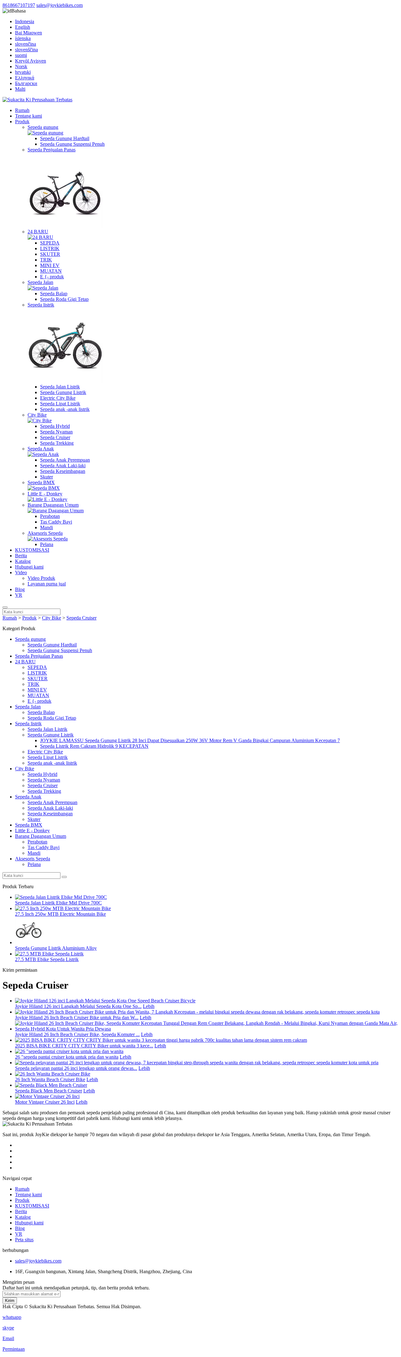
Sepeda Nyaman (56, 431)
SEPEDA (50, 243)
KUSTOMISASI (32, 550)
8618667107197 (19, 5)
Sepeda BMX (41, 482)
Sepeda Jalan (40, 282)
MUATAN (51, 271)
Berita (21, 555)
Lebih (148, 1006)
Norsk (21, 66)
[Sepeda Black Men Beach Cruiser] (51, 1085)
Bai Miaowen (28, 32)
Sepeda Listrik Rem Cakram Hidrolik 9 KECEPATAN (94, 746)
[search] (5, 607)
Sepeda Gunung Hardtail (64, 138)
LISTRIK (50, 248)
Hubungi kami (29, 567)
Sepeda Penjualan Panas (52, 149)
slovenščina (26, 49)
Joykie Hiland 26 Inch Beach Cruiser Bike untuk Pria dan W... (76, 1017)
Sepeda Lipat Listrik (60, 403)
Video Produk (41, 578)
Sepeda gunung (43, 127)
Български (26, 83)
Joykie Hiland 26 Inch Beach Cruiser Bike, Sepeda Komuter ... (77, 1034)
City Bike (37, 415)
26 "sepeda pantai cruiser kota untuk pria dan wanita (66, 1057)
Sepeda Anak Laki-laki (63, 465)
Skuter (46, 476)
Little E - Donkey (45, 493)
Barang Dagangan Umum (53, 505)
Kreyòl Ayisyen (30, 60)
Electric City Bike (58, 398)
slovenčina (25, 44)
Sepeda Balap (53, 293)
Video (21, 572)
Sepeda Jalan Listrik (60, 386)
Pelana (46, 544)
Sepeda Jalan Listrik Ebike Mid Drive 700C (58, 902)
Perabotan (50, 516)
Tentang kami (28, 116)
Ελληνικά (24, 77)
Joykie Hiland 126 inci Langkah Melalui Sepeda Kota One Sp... (78, 1006)
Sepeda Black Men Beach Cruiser (48, 1090)
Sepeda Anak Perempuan (65, 460)
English (22, 27)
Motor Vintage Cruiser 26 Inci (45, 1102)
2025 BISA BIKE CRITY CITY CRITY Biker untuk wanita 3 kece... (84, 1045)
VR (18, 595)
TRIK (46, 259)
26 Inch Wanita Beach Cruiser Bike (50, 1079)
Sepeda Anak (41, 448)
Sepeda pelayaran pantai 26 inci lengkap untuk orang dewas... (76, 1068)
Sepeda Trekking (57, 443)
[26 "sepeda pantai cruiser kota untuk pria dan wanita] (69, 1051)
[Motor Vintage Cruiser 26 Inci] (47, 1096)
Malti (20, 89)
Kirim (9, 1300)
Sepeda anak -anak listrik (65, 409)
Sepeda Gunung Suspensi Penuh (72, 144)
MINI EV (50, 265)
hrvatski (23, 72)
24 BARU (38, 231)
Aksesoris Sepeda (45, 533)
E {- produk (52, 276)
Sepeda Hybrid (55, 426)
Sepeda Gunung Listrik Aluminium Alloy (56, 948)
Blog (20, 589)
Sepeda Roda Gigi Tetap (64, 299)
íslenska (23, 38)
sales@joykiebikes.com (59, 5)
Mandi (46, 527)
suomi (21, 55)
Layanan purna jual (47, 583)
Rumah (22, 110)
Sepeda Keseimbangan (62, 471)
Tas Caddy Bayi (56, 521)
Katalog (23, 561)
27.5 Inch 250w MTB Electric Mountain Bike (60, 914)
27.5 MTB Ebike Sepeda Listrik (47, 959)
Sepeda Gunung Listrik (63, 392)
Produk (22, 121)
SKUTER (50, 254)
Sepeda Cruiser (55, 437)
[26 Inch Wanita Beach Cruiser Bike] (52, 1073)
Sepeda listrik (41, 304)
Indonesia (24, 21)
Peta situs (24, 1239)
